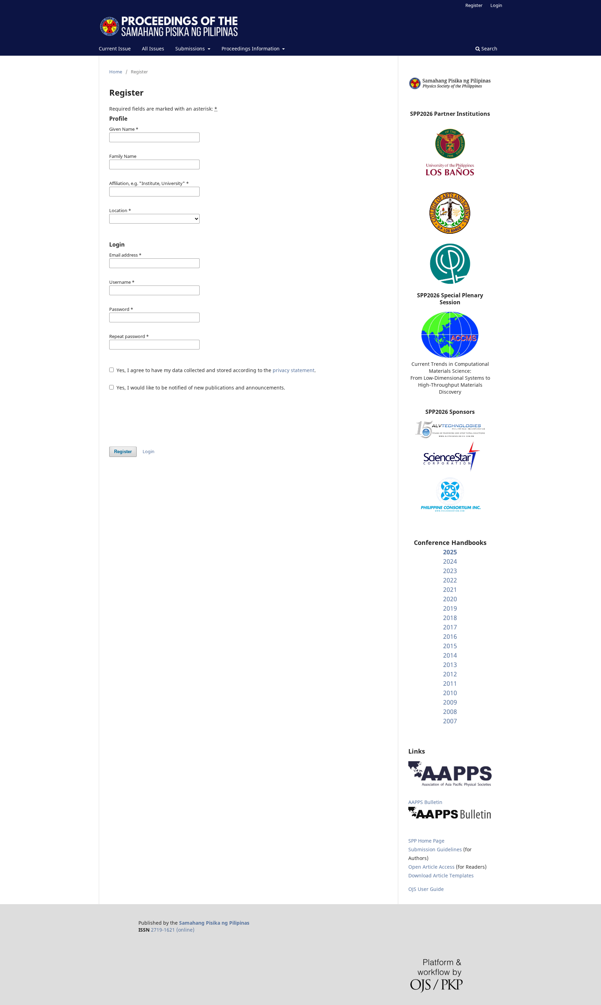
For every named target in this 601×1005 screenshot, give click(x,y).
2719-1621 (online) (172, 929)
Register (473, 5)
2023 (450, 570)
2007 (450, 721)
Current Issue (115, 48)
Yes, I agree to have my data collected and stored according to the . (215, 370)
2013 (450, 664)
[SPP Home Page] (450, 88)
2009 (450, 702)
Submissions (190, 48)
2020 (450, 599)
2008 (450, 711)
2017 (450, 627)
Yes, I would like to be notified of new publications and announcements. (200, 387)
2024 (450, 561)
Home (115, 72)
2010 (450, 693)
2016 (450, 636)
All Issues (153, 48)
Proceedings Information (251, 48)
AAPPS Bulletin (425, 802)
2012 (450, 674)
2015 (450, 646)
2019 (450, 608)
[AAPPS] (450, 784)
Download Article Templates (441, 875)
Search (488, 48)
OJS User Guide (426, 889)
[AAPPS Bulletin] (450, 818)
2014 (450, 655)
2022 (450, 580)
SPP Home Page (426, 840)
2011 (450, 683)
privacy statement (293, 370)
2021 (450, 589)
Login (496, 5)
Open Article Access (431, 866)
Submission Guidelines (435, 849)
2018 (450, 617)
